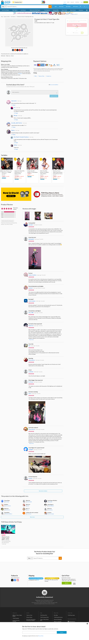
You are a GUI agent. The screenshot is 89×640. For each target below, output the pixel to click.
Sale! (56, 6)
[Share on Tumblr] (13, 50)
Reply (14, 105)
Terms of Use (41, 76)
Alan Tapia (7, 501)
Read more (31, 339)
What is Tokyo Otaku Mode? (17, 616)
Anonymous (29, 513)
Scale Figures (23, 10)
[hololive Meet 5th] (44, 13)
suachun (30, 478)
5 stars (2, 211)
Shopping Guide (18, 2)
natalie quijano (32, 301)
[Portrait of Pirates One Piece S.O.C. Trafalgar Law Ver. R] (7, 163)
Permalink (40, 224)
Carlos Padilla (29, 501)
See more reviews (43, 491)
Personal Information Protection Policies (31, 620)
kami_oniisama (8, 505)
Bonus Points (64, 10)
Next (64, 170)
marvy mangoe (51, 513)
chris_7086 (31, 312)
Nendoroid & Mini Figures (35, 10)
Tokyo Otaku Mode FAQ (44, 620)
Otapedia (77, 2)
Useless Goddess (32, 275)
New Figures (15, 10)
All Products (75, 6)
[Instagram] (18, 580)
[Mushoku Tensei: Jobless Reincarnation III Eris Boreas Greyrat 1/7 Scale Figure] (58, 163)
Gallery (72, 2)
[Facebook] (15, 580)
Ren (29, 345)
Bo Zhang (31, 382)
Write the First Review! (7, 221)
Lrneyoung (50, 509)
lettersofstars (32, 429)
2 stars (2, 215)
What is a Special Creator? (57, 622)
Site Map (56, 615)
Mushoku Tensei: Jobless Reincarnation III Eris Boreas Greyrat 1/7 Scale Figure (58, 172)
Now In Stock (73, 10)
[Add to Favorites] (11, 159)
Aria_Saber (50, 501)
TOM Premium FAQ (44, 617)
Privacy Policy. (40, 635)
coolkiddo (31, 371)
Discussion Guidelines (54, 84)
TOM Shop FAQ (43, 615)
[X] (12, 580)
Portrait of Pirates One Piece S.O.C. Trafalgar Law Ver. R (7, 172)
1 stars (2, 217)
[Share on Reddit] (15, 50)
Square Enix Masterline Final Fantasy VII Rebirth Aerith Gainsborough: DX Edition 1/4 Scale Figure (20, 172)
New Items (61, 6)
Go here (20, 73)
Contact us (48, 76)
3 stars (2, 214)
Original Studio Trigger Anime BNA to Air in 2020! (6, 539)
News (68, 2)
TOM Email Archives (58, 617)
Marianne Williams (8, 513)
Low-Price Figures (5, 10)
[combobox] (27, 6)
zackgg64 (31, 449)
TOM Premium (16, 618)
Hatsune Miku (56, 10)
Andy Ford (31, 325)
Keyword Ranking (58, 619)
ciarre (30, 393)
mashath (31, 288)
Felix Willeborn (51, 505)
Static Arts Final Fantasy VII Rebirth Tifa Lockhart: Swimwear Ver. (44, 172)
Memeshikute (32, 360)
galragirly (31, 224)
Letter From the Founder (16, 621)
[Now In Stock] (16, 194)
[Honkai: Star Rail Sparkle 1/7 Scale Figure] (32, 163)
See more (32, 517)
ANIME (3, 535)
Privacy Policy (29, 617)
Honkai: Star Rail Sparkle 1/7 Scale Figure (32, 171)
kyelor (28, 505)
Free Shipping (47, 10)
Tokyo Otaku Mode (44, 2)
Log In (82, 2)
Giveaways (81, 10)
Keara (28, 509)
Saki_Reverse (7, 509)
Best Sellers (68, 6)
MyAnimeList (72, 621)
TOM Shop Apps (71, 615)
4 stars (2, 213)
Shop (65, 2)
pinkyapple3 (31, 239)
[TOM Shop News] (48, 194)
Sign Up (85, 2)
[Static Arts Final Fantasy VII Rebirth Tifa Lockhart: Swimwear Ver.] (45, 163)
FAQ (36, 76)
